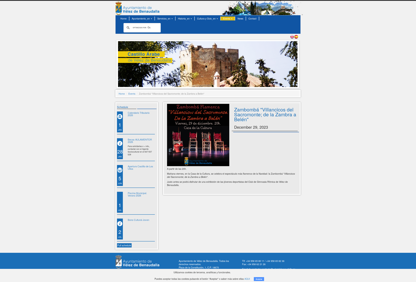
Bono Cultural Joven (138, 219)
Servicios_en (164, 18)
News (240, 18)
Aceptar (259, 279)
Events (227, 18)
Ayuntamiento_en (141, 18)
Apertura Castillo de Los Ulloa (140, 167)
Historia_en (184, 18)
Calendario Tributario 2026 (139, 114)
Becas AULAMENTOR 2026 (140, 141)
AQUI (247, 278)
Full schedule (124, 245)
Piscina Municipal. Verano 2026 (137, 194)
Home (123, 18)
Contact (252, 18)
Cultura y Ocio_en (206, 18)
